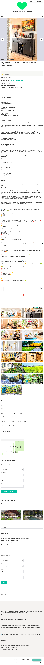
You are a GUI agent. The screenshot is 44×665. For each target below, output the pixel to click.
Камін (15, 410)
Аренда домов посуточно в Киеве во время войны (9, 540)
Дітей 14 (2, 483)
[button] (22, 39)
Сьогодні (12, 435)
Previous (2, 39)
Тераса (32, 410)
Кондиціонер (19, 410)
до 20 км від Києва (8, 59)
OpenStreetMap (36, 307)
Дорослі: (2, 569)
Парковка (24, 410)
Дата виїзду (3, 472)
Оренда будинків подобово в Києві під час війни (9, 542)
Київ (13, 59)
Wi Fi (13, 410)
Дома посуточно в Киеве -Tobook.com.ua (8, 544)
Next (41, 39)
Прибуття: (3, 558)
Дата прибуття (4, 466)
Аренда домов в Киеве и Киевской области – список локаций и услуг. (13, 536)
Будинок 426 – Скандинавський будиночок (17, 80)
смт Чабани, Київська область (11, 81)
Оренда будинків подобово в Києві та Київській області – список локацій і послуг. (15, 538)
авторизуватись (20, 503)
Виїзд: (2, 563)
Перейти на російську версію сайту (35, 1)
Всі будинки (3, 59)
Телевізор (28, 410)
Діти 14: (2, 575)
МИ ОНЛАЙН (37, 659)
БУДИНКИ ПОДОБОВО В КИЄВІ (22, 11)
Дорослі (2, 478)
